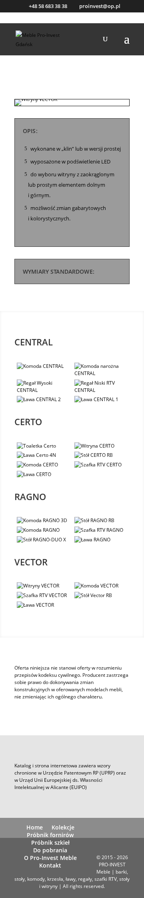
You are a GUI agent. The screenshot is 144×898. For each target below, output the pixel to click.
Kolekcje (63, 827)
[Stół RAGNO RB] (102, 520)
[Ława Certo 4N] (44, 455)
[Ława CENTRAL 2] (44, 399)
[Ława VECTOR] (44, 605)
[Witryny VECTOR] (36, 105)
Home (34, 827)
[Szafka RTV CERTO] (102, 464)
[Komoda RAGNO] (44, 530)
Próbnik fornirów (50, 835)
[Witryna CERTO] (102, 446)
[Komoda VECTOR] (102, 585)
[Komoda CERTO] (44, 464)
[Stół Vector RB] (102, 595)
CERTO (28, 422)
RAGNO (30, 496)
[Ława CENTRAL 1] (102, 399)
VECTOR (31, 562)
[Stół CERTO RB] (102, 455)
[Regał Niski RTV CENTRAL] (102, 386)
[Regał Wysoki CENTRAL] (44, 386)
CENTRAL (33, 342)
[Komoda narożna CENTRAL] (102, 370)
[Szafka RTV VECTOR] (44, 595)
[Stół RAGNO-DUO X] (44, 539)
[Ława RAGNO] (102, 539)
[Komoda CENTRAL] (44, 366)
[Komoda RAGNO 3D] (44, 520)
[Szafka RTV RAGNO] (102, 530)
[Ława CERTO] (44, 474)
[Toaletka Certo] (44, 446)
